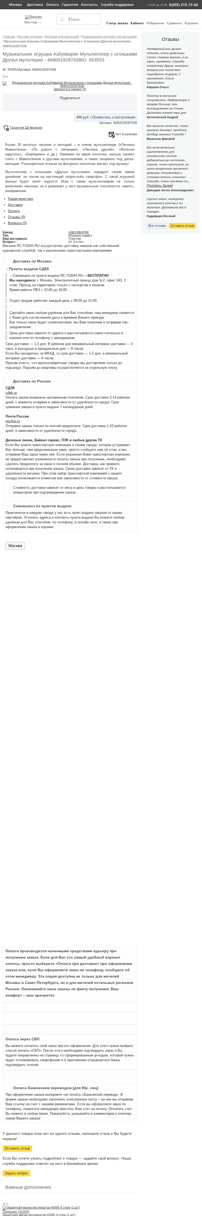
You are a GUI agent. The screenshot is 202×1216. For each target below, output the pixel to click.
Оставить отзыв (17, 1148)
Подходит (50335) (16, 1212)
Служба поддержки (117, 4)
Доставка (15, 205)
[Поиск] (62, 19)
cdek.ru (11, 393)
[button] (7, 22)
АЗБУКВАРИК (78, 232)
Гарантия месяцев (26, 128)
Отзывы (16, 217)
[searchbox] (78, 19)
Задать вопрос (16, 1173)
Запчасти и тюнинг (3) (70, 89)
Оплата (14, 211)
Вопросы (17, 223)
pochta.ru (13, 421)
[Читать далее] (160, 186)
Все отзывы (157, 226)
